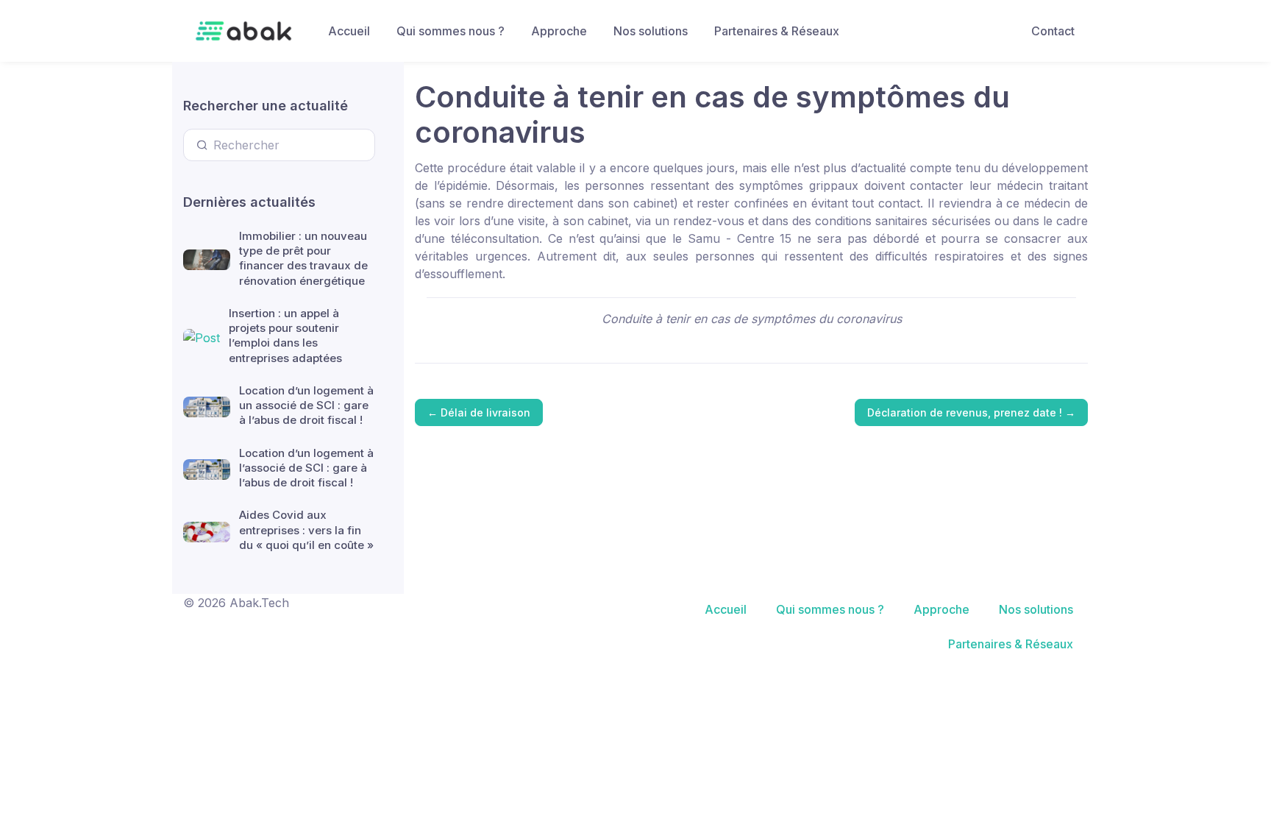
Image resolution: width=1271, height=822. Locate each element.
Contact (1053, 31)
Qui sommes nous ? (450, 31)
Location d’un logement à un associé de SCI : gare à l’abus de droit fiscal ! (306, 405)
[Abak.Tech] (243, 31)
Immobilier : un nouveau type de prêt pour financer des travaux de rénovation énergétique (303, 258)
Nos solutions (650, 31)
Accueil (349, 31)
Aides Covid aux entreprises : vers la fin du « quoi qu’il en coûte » (306, 530)
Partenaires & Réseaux (776, 31)
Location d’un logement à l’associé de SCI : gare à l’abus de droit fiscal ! (306, 468)
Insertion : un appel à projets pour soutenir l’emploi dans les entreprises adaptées (285, 335)
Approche (559, 31)
